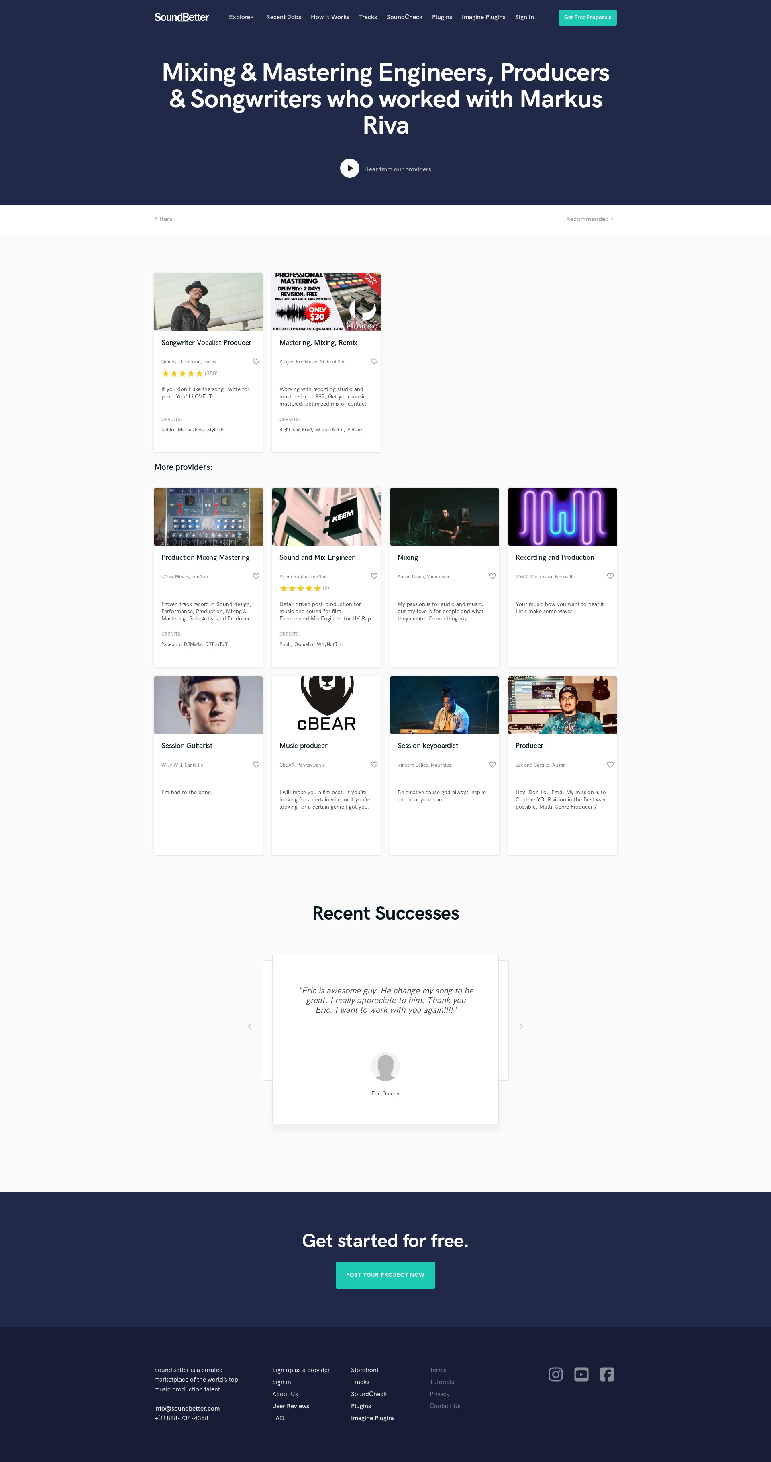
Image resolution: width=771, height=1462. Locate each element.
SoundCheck (404, 17)
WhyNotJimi (330, 645)
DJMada (193, 645)
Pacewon (170, 645)
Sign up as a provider (301, 1370)
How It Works (330, 17)
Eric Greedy (385, 1093)
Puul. (285, 645)
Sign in (524, 17)
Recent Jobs (283, 17)
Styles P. (216, 430)
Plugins (442, 17)
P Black (355, 430)
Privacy (440, 1394)
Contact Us (445, 1406)
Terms (438, 1370)
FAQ (278, 1418)
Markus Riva (191, 430)
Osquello (303, 645)
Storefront (365, 1370)
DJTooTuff (216, 645)
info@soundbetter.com (187, 1409)
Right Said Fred (295, 430)
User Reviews (290, 1406)
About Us (285, 1394)
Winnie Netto (330, 430)
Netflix (167, 430)
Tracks (368, 17)
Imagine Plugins (484, 17)
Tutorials (442, 1382)
